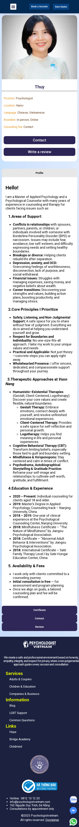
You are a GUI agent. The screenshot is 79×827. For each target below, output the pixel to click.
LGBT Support (18, 713)
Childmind (15, 746)
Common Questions (22, 720)
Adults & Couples (20, 679)
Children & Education (22, 686)
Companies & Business (24, 694)
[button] (13, 7)
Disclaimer (52, 820)
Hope (12, 732)
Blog (12, 705)
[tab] (39, 173)
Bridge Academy (19, 739)
